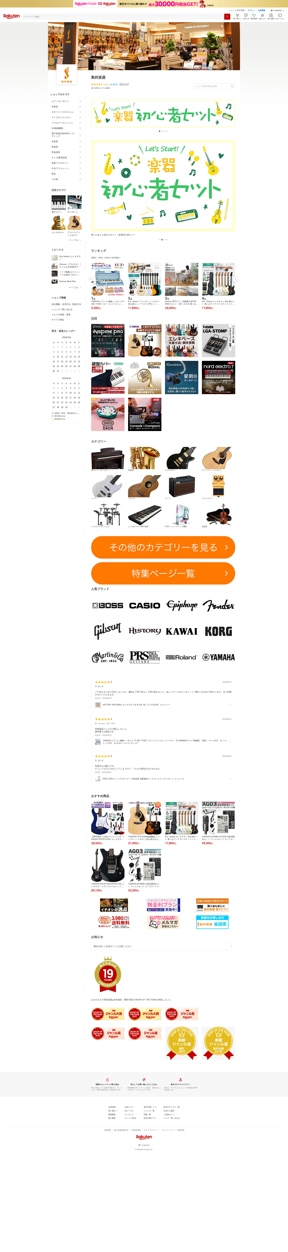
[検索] (227, 17)
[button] (277, 10)
